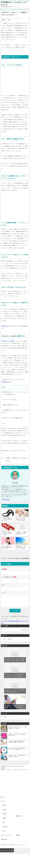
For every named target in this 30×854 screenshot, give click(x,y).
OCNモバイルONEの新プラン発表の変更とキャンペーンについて (17, 749)
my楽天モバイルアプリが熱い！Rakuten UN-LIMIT (17, 734)
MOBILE (3, 19)
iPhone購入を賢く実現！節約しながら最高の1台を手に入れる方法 (14, 659)
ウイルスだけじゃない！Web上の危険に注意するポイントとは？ (7, 547)
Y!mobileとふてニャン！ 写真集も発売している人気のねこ (17, 756)
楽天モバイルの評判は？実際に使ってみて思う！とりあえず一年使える (21, 519)
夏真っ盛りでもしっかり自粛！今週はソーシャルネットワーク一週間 (21, 547)
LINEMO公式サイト (6, 382)
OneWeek (5, 826)
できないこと (15, 457)
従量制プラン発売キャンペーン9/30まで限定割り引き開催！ (7, 533)
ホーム (2, 801)
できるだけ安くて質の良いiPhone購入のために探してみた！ (14, 706)
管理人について (19, 816)
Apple (4, 805)
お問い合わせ (4, 839)
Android (4, 809)
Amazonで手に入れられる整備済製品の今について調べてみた (14, 675)
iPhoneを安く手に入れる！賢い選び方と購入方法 (14, 690)
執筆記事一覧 (6, 499)
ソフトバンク (23, 457)
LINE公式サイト (5, 326)
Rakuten (4, 813)
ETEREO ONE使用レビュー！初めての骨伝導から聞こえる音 (7, 519)
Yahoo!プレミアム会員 (8, 336)
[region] (15, 80)
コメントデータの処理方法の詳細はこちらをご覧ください (14, 622)
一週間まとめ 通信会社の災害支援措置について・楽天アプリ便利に (17, 742)
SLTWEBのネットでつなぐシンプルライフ (14, 3)
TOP (11, 766)
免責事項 (18, 835)
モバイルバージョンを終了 (7, 850)
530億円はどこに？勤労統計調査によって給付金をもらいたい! (21, 533)
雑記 (9, 19)
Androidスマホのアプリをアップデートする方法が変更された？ (17, 727)
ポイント (8, 460)
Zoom (4, 831)
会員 (2, 372)
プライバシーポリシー (6, 835)
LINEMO (8, 457)
